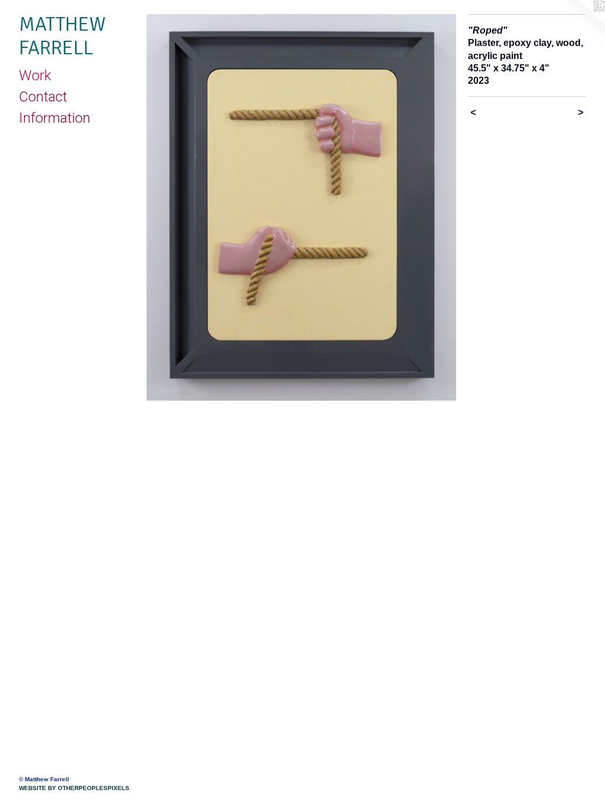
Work (35, 75)
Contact (43, 97)
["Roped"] (301, 207)
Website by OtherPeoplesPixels (74, 788)
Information (54, 118)
